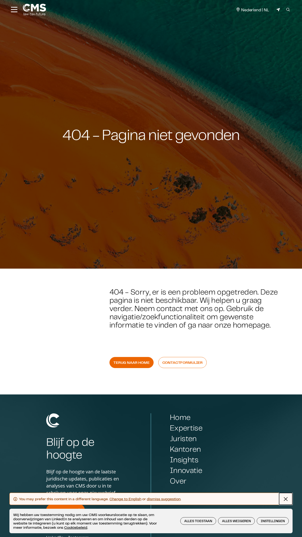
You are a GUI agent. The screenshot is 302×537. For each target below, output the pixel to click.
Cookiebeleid (75, 527)
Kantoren (185, 449)
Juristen (183, 438)
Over (178, 481)
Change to (125, 498)
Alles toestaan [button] (198, 521)
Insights (184, 459)
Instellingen (273, 521)
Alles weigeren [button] (236, 521)
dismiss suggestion (163, 498)
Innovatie (186, 470)
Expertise (186, 428)
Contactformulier (182, 362)
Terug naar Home (131, 362)
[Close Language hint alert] (285, 499)
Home (180, 417)
